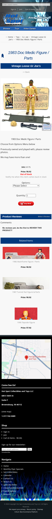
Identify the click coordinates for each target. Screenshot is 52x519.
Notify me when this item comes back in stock (26, 177)
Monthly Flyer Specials (13, 469)
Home (6, 466)
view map (6, 411)
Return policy (31, 509)
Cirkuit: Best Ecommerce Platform (26, 512)
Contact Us (8, 478)
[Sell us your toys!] (39, 17)
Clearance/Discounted (13, 488)
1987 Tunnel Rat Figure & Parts (26, 292)
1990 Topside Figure (26, 322)
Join (20, 9)
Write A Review (44, 217)
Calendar (7, 475)
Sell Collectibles (10, 472)
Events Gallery (9, 491)
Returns (7, 494)
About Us (7, 481)
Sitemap (40, 509)
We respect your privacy (17, 509)
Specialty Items (10, 484)
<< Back (26, 72)
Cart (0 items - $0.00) (33, 9)
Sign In (13, 9)
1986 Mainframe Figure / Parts (26, 261)
